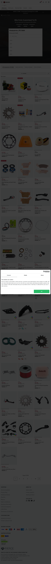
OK (41, 291)
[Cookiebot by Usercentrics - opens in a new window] (44, 272)
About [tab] (42, 275)
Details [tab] (25, 275)
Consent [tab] (9, 275)
